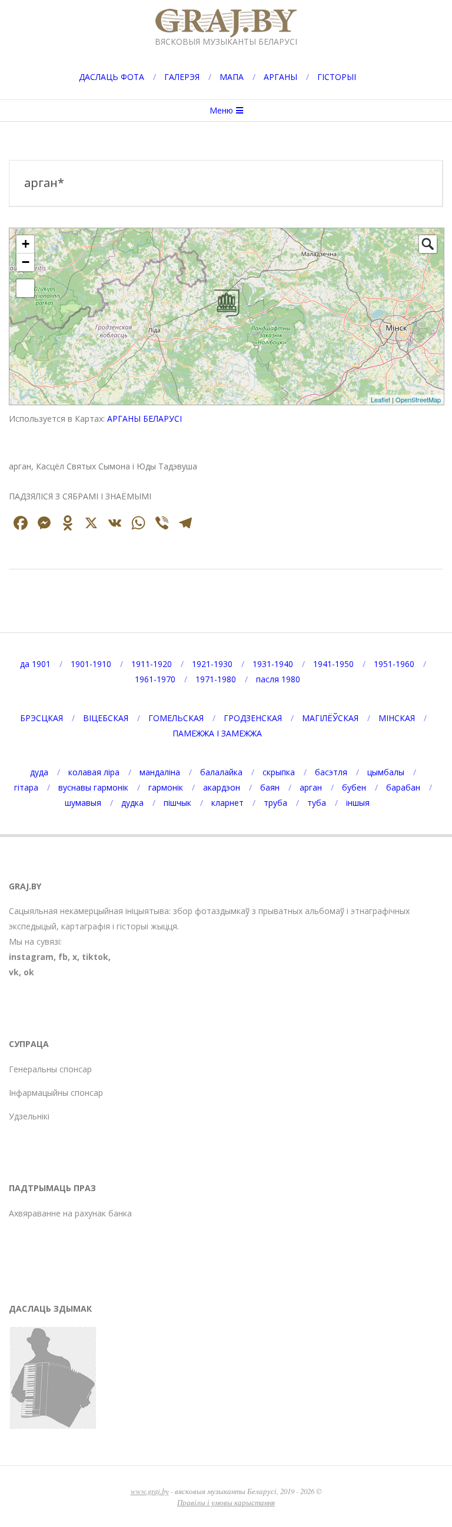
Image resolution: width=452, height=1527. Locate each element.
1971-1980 (215, 679)
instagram (31, 956)
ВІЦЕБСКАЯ (105, 718)
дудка (132, 802)
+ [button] (25, 243)
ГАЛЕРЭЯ (182, 76)
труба (275, 802)
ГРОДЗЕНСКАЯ (253, 718)
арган (311, 787)
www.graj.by (150, 1491)
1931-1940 (272, 663)
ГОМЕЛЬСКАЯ (176, 718)
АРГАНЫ (280, 76)
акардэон (221, 787)
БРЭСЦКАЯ (41, 718)
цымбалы (385, 772)
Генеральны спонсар (50, 1069)
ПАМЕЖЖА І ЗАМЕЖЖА (217, 733)
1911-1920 (151, 663)
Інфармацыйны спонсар (56, 1092)
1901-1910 (91, 663)
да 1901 (35, 663)
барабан (403, 787)
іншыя (358, 802)
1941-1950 (333, 663)
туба (316, 802)
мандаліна (159, 772)
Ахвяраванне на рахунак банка (70, 1213)
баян (270, 787)
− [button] (25, 262)
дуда (39, 772)
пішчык (177, 802)
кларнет (227, 802)
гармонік (165, 787)
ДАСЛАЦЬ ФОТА (111, 76)
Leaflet (380, 399)
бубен (354, 787)
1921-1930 (212, 663)
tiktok (95, 956)
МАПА (232, 76)
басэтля (331, 772)
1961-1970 (155, 679)
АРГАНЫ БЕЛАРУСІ (144, 418)
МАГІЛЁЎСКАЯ (330, 718)
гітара (26, 787)
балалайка (221, 772)
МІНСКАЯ (396, 718)
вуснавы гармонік (93, 787)
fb (63, 956)
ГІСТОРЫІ (336, 76)
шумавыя (83, 802)
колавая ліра (93, 772)
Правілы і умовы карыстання (226, 1502)
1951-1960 (394, 663)
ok (29, 972)
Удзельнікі (29, 1116)
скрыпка (278, 772)
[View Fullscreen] (25, 288)
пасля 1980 (278, 679)
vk (14, 972)
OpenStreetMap (418, 399)
